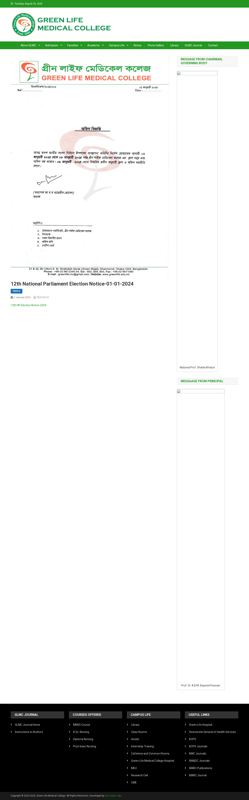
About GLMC (28, 45)
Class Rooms (139, 731)
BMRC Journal (198, 775)
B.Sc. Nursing (81, 731)
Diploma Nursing (83, 739)
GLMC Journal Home (27, 724)
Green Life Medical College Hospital (152, 760)
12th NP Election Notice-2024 (28, 305)
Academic (93, 45)
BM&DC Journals (199, 760)
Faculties (72, 45)
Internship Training (142, 746)
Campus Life (116, 45)
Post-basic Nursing (84, 746)
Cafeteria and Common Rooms (150, 753)
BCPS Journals (198, 746)
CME (134, 782)
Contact (213, 45)
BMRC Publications (200, 768)
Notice (137, 45)
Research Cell (139, 775)
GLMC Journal (193, 45)
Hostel (135, 739)
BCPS (192, 739)
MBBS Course (81, 724)
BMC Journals (197, 753)
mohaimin (43, 297)
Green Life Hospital (200, 724)
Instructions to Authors (29, 731)
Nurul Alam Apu (113, 795)
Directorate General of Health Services (212, 731)
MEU (134, 768)
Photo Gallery (156, 45)
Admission (51, 45)
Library (174, 45)
